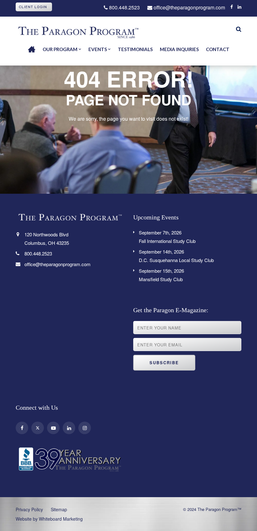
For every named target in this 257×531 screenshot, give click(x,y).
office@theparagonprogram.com (188, 7)
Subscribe (164, 362)
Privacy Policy (29, 509)
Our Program (60, 49)
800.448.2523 (124, 7)
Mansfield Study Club (161, 274)
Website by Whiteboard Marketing (49, 519)
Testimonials (135, 49)
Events (97, 49)
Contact (217, 49)
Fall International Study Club (167, 236)
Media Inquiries (179, 49)
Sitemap (59, 509)
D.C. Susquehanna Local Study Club (176, 255)
